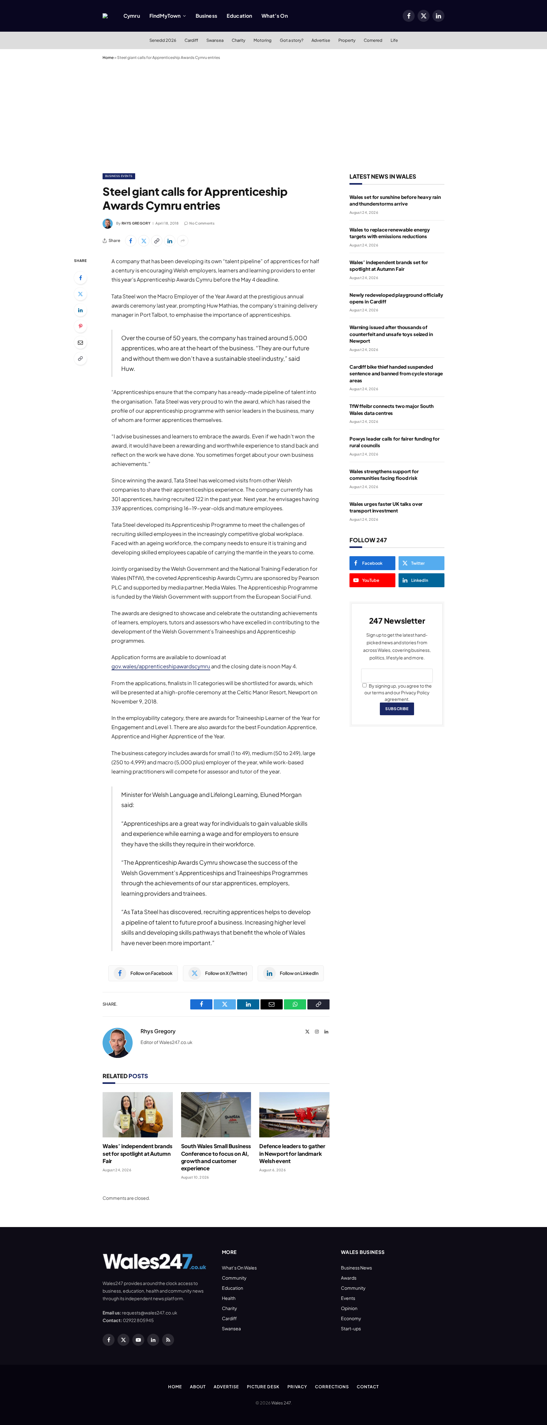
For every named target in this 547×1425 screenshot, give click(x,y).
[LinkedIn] (80, 310)
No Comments (202, 223)
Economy (351, 1318)
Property (346, 40)
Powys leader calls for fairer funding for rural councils (394, 442)
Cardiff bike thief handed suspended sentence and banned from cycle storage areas (396, 373)
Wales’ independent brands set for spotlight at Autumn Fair (138, 1153)
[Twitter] (80, 294)
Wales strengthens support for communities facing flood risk (384, 474)
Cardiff (191, 40)
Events (348, 1298)
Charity (238, 40)
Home (108, 57)
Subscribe (396, 708)
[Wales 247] (105, 16)
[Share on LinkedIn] (169, 240)
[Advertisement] (273, 115)
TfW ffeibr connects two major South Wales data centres (391, 409)
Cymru (131, 15)
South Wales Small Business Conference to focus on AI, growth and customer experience (216, 1156)
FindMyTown (165, 15)
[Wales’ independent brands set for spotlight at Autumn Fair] (138, 1114)
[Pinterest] (80, 326)
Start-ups (351, 1328)
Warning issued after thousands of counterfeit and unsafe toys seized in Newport (391, 334)
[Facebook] (80, 277)
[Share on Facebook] (130, 240)
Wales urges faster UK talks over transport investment (386, 507)
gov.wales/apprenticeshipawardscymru (160, 666)
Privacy (297, 1386)
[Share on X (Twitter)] (143, 240)
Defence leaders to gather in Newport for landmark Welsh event (292, 1153)
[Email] (80, 342)
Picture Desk (263, 1386)
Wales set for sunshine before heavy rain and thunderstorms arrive (395, 200)
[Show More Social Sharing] (182, 240)
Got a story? (291, 40)
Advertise (320, 40)
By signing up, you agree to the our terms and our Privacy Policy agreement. (398, 692)
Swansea (214, 40)
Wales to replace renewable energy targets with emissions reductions (389, 232)
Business (206, 15)
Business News (356, 1267)
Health (229, 1298)
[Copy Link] (156, 240)
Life (394, 40)
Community (234, 1278)
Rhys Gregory (136, 223)
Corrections (332, 1386)
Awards (348, 1278)
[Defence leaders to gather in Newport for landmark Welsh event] (294, 1114)
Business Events (119, 176)
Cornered (373, 40)
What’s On (274, 15)
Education (239, 15)
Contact (368, 1386)
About (198, 1386)
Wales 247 (281, 1402)
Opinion (349, 1308)
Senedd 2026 (162, 40)
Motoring (263, 40)
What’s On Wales (239, 1267)
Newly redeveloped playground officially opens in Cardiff (396, 298)
